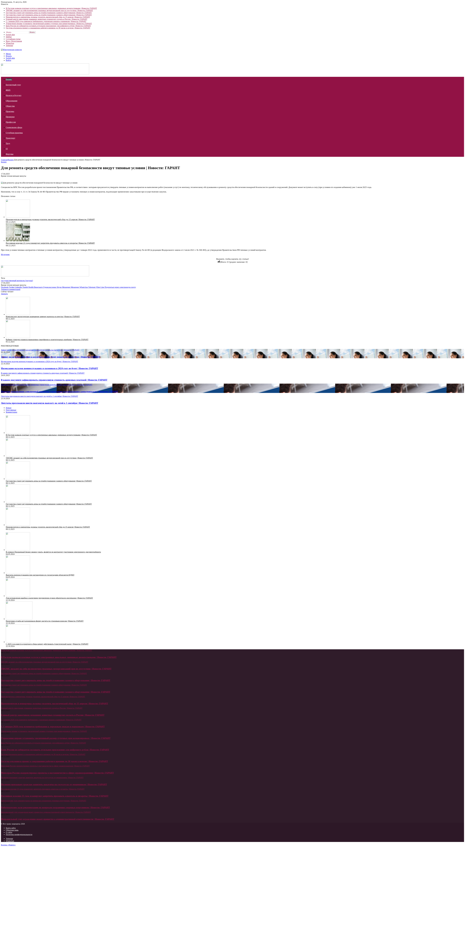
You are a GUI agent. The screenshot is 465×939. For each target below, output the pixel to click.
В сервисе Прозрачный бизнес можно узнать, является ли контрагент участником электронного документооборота (53, 552)
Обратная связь (12, 830)
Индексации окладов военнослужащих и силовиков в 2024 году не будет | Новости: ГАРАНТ (49, 368)
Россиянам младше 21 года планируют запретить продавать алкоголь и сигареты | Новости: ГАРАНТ (50, 243)
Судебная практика (14, 133)
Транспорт (10, 138)
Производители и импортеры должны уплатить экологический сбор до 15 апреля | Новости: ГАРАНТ (48, 17)
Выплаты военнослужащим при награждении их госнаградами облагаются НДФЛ (40, 575)
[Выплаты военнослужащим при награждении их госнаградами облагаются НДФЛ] (18, 573)
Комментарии (11, 412)
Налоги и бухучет (13, 95)
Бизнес (9, 79)
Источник (5, 254)
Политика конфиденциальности (19, 834)
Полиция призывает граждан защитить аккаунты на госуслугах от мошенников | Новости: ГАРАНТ (54, 784)
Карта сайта (11, 828)
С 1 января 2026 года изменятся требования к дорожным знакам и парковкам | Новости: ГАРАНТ (46, 21)
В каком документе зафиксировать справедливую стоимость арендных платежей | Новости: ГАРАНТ (54, 380)
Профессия (11, 122)
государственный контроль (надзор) (17, 280)
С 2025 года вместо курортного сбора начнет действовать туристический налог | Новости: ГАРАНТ (47, 644)
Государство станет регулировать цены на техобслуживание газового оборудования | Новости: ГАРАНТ (49, 13)
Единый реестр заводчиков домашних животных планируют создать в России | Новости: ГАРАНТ (46, 19)
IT (7, 149)
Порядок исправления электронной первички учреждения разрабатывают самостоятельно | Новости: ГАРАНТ (59, 391)
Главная (4, 160)
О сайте (9, 832)
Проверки (10, 117)
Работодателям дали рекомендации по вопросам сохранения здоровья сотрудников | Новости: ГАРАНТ (55, 807)
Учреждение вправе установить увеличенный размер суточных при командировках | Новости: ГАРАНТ (49, 24)
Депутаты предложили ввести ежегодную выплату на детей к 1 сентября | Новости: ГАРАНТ (49, 403)
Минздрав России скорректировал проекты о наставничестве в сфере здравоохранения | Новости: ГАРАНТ (57, 773)
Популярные (11, 410)
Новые (8, 408)
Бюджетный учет (13, 85)
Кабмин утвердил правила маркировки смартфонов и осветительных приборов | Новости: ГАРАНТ (47, 340)
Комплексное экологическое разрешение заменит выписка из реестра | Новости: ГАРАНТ (43, 317)
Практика (10, 111)
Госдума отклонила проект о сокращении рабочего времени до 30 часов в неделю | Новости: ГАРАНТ (48, 28)
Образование (11, 101)
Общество (10, 106)
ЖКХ (8, 90)
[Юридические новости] (11, 50)
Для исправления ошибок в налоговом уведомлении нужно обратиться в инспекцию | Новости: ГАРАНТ (49, 598)
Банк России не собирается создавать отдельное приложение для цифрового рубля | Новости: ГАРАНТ (48, 26)
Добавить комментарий (10, 289)
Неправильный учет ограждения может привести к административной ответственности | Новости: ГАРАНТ (57, 819)
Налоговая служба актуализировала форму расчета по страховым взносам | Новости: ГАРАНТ (45, 621)
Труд (8, 143)
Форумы (9, 154)
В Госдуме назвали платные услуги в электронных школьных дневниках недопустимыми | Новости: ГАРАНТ (51, 8)
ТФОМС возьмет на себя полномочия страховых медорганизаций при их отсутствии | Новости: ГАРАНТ (49, 10)
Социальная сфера (14, 127)
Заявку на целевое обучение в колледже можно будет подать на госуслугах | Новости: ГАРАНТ (50, 357)
